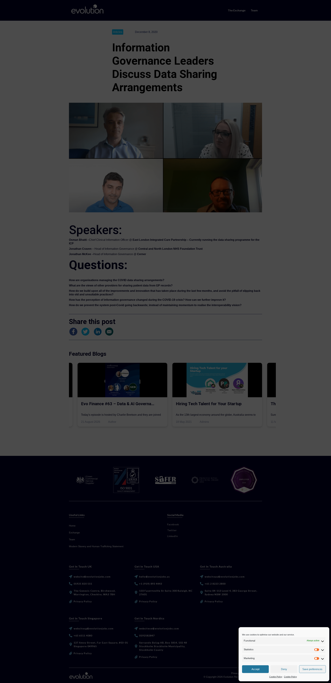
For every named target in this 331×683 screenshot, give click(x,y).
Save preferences (312, 669)
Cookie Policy (275, 677)
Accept (255, 669)
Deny (284, 669)
